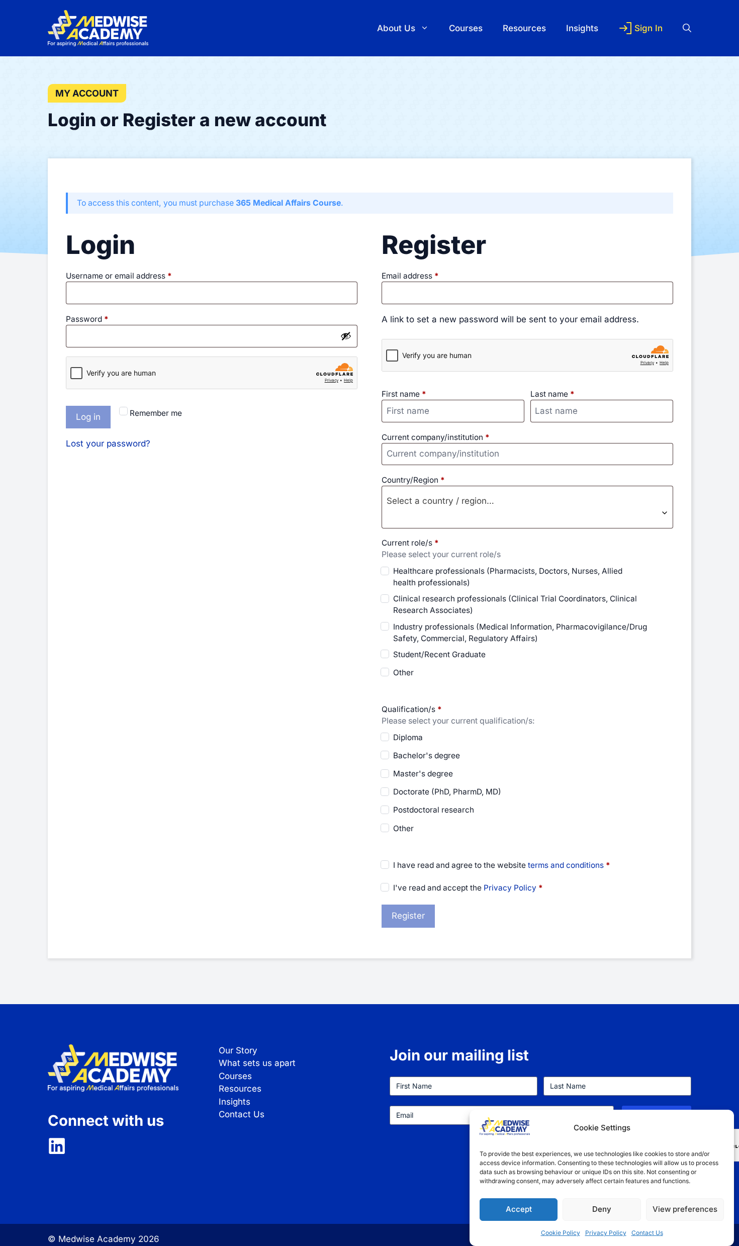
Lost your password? (108, 443)
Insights (582, 28)
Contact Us (647, 1232)
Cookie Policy (560, 1232)
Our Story (238, 1050)
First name (404, 394)
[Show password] (345, 335)
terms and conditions (566, 865)
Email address (426, 276)
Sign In (648, 28)
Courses (466, 28)
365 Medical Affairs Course (288, 203)
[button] (682, 28)
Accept (519, 1209)
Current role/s (410, 543)
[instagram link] (57, 1146)
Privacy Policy (605, 1232)
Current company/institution (436, 437)
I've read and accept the (468, 888)
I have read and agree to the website (501, 865)
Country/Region (413, 480)
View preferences (685, 1209)
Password (103, 319)
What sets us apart (257, 1063)
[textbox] (527, 500)
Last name (552, 394)
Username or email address (135, 276)
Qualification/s (412, 709)
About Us (396, 28)
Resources (524, 28)
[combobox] (527, 507)
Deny (601, 1209)
